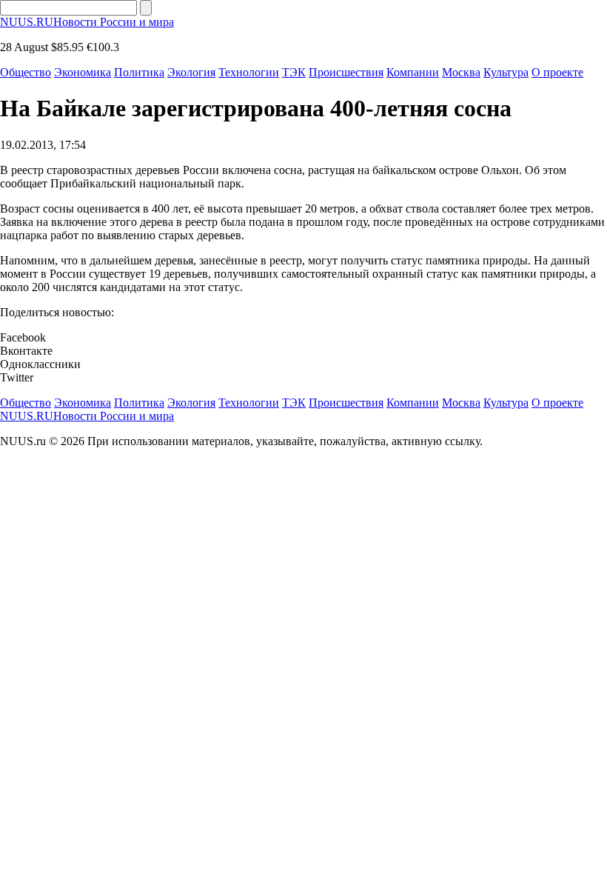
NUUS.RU (87, 22)
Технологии (248, 72)
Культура (506, 72)
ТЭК (294, 72)
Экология (191, 72)
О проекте (557, 72)
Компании (412, 72)
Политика (139, 72)
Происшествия (346, 72)
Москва (461, 72)
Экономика (82, 72)
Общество (25, 72)
